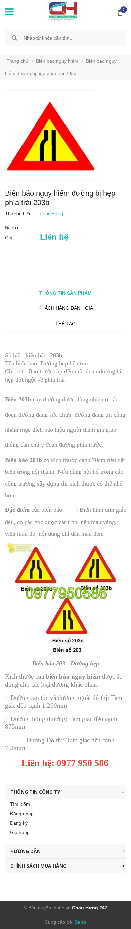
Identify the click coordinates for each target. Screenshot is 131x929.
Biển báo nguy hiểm (57, 61)
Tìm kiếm (20, 804)
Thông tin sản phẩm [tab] (65, 293)
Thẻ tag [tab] (65, 323)
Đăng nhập (22, 813)
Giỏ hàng (20, 832)
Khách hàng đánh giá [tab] (65, 308)
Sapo (79, 922)
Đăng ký (19, 823)
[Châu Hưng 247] (61, 10)
